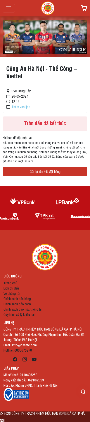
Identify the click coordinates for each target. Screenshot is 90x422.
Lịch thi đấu (11, 288)
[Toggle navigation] (9, 8)
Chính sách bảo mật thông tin (22, 309)
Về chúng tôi (11, 293)
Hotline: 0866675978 (17, 350)
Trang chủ (10, 282)
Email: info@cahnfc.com (20, 344)
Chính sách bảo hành (17, 303)
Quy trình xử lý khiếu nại (19, 314)
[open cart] (84, 8)
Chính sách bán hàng (17, 298)
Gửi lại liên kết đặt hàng (45, 171)
